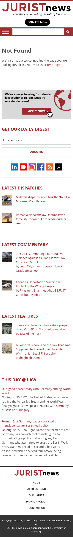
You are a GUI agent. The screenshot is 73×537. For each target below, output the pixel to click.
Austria (6, 410)
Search (67, 31)
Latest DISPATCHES (22, 188)
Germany (62, 406)
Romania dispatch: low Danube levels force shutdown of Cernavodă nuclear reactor (41, 219)
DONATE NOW (37, 22)
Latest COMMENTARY (25, 244)
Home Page (52, 65)
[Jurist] (36, 9)
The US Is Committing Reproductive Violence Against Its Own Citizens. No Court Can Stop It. (40, 258)
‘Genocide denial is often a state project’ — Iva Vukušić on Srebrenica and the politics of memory (42, 329)
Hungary (23, 410)
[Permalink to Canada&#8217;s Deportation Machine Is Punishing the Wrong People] (7, 285)
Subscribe (36, 151)
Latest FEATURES (20, 316)
